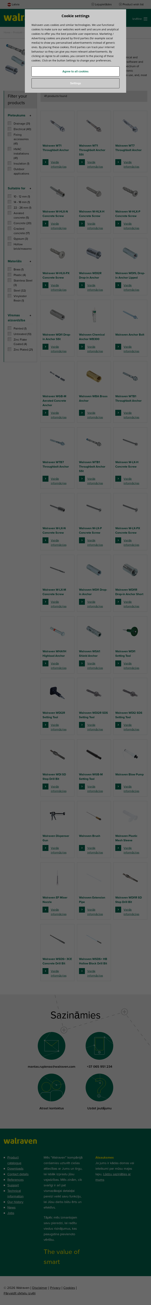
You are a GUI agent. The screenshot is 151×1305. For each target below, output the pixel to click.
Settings (75, 83)
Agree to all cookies (75, 71)
